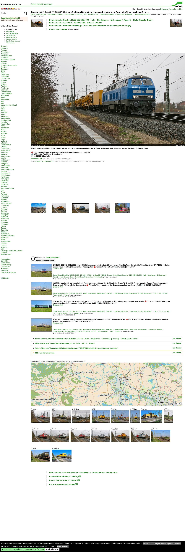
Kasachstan (5, 124)
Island (3, 107)
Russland (4, 198)
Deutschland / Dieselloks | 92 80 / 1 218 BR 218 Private (75, 23)
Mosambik (5, 167)
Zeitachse (4, 270)
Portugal (4, 194)
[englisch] (2, 9)
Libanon (4, 143)
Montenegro (5, 166)
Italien (3, 111)
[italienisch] (10, 9)
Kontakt (40, 4)
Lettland (4, 141)
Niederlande (5, 175)
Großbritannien (6, 94)
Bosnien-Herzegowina (9, 65)
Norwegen (5, 179)
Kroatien (4, 133)
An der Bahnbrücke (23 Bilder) (63, 480)
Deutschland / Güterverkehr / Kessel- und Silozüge (145, 329)
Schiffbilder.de (10, 35)
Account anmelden (176, 9)
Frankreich (5, 88)
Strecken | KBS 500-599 (85, 14)
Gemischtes (5, 267)
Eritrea (3, 82)
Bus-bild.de (10, 31)
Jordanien (4, 116)
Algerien (4, 50)
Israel (3, 109)
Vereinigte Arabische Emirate (11, 251)
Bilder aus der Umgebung (44, 353)
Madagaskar (5, 150)
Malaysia (4, 152)
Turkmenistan (6, 241)
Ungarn (4, 245)
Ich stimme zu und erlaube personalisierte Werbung (23, 549)
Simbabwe (5, 213)
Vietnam (4, 253)
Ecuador (4, 80)
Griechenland (6, 92)
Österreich (5, 181)
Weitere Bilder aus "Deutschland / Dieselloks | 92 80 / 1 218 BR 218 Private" (65, 343)
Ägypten (4, 46)
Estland (4, 84)
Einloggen (164, 9)
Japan (3, 114)
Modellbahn (5, 263)
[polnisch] (16, 9)
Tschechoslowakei (7, 236)
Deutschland (69, 14)
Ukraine (4, 243)
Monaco (4, 162)
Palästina (4, 185)
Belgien (4, 61)
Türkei (3, 239)
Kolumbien (5, 128)
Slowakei (4, 217)
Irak (2, 101)
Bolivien (4, 63)
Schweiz (4, 207)
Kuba (3, 135)
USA (2, 249)
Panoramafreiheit (7, 188)
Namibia (4, 171)
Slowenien (5, 219)
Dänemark (5, 77)
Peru (2, 190)
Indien (3, 97)
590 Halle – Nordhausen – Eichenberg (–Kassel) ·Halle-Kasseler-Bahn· (122, 14)
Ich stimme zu (52, 549)
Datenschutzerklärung (8, 272)
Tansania (4, 230)
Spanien (4, 221)
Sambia (4, 200)
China (3, 73)
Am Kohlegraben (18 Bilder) (62, 484)
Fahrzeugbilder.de (12, 33)
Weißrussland (6, 255)
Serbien (4, 211)
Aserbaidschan (6, 56)
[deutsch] (5, 9)
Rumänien (5, 196)
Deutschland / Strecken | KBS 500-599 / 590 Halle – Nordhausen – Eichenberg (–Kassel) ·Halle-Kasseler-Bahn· (101, 20)
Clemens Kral (36, 159)
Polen (3, 192)
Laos (3, 139)
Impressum (48, 4)
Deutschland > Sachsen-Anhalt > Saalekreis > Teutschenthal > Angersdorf (58, 361)
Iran (2, 103)
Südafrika (4, 224)
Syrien (3, 226)
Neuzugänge (6, 259)
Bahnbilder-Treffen (8, 60)
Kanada (4, 122)
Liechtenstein (6, 145)
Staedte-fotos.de (11, 39)
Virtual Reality (6, 265)
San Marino (5, 202)
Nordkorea (5, 177)
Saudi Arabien (6, 203)
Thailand (4, 232)
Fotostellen (5, 269)
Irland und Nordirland (9, 105)
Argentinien (5, 52)
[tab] (106, 339)
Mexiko (3, 158)
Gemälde (4, 261)
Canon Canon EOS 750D (44, 161)
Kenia (3, 126)
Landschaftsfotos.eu (13, 41)
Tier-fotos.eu (10, 43)
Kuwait (3, 137)
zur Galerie (177, 339)
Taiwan (3, 228)
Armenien (4, 54)
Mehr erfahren (62, 546)
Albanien (4, 48)
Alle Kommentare (52, 258)
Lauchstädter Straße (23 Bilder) (63, 476)
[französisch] (7, 9)
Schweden (5, 205)
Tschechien (5, 234)
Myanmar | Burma (7, 169)
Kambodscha (6, 120)
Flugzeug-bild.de (11, 37)
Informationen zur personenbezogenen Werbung (162, 544)
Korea (3, 130)
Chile (3, 71)
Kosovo (4, 132)
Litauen (4, 147)
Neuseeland (5, 173)
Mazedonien (5, 156)
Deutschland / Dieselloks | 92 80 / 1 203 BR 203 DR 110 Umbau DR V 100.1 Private (82, 275)
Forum (33, 4)
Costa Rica (5, 75)
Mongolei (4, 164)
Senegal (4, 209)
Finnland (4, 86)
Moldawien (5, 160)
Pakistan (4, 183)
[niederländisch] (19, 9)
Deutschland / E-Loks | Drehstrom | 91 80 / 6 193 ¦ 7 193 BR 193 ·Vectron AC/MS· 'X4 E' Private (86, 331)
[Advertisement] (100, 41)
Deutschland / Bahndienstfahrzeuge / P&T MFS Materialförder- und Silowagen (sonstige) (90, 25)
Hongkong (5, 96)
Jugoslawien (5, 118)
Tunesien (4, 238)
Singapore (5, 215)
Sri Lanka (4, 222)
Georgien (4, 90)
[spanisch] (13, 9)
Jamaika (4, 113)
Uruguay (4, 247)
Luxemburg (5, 149)
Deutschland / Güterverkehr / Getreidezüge (89, 277)
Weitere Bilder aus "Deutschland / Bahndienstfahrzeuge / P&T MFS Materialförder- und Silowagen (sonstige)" (76, 348)
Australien (4, 58)
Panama (4, 186)
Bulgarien (4, 69)
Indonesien (5, 99)
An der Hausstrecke (58, 29)
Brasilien (4, 67)
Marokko (4, 154)
